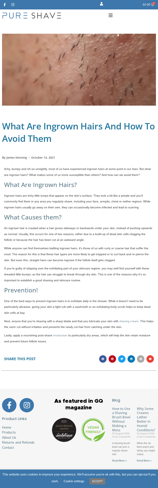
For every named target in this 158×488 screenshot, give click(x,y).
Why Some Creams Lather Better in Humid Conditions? (146, 419)
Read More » (119, 460)
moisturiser (60, 335)
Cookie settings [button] (74, 481)
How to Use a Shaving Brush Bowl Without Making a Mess (121, 419)
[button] (110, 15)
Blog (116, 400)
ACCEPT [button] (97, 481)
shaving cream (128, 321)
